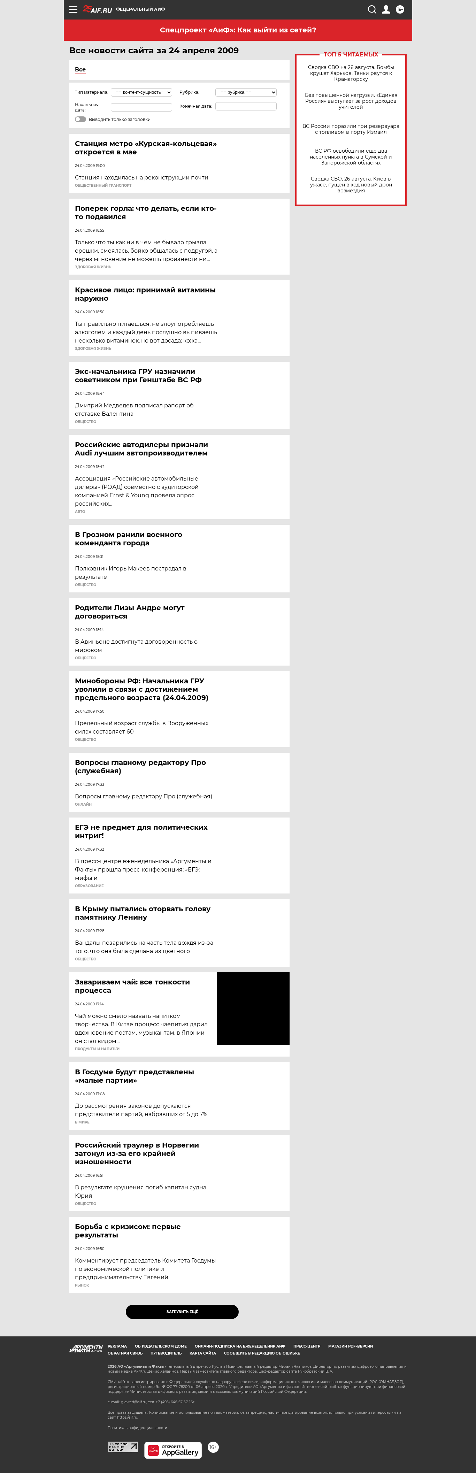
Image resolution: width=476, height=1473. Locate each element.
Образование (89, 886)
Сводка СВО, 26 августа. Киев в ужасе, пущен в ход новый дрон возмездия (351, 185)
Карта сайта (203, 1353)
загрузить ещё (182, 1312)
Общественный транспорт (103, 185)
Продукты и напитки (97, 1049)
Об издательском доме (161, 1346)
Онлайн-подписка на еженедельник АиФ (240, 1346)
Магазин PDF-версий (350, 1346)
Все (80, 69)
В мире (82, 1122)
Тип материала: (91, 92)
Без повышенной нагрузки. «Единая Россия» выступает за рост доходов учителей (351, 101)
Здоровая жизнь (93, 267)
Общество (85, 422)
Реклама (117, 1346)
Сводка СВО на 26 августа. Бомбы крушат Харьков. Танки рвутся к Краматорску (351, 73)
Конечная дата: (195, 106)
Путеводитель (166, 1353)
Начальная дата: (87, 107)
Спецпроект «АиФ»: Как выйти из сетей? (238, 30)
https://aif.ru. (127, 1417)
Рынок (82, 1285)
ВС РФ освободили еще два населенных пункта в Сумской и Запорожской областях (351, 157)
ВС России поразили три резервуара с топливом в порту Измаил (350, 129)
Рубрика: (189, 92)
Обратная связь (125, 1353)
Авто (80, 512)
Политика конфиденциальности (137, 1428)
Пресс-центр (306, 1346)
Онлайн (83, 804)
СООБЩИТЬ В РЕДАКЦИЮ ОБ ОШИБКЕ (262, 1353)
